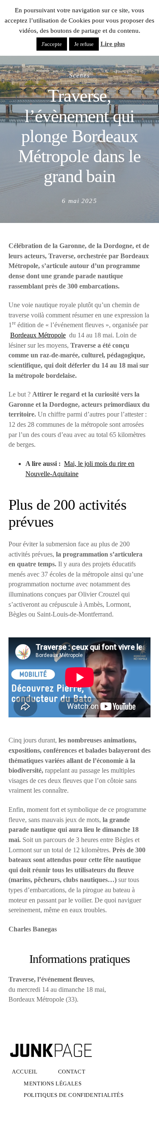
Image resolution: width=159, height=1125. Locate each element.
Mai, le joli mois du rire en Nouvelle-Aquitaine (79, 468)
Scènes (79, 75)
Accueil (25, 1071)
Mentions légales (53, 1083)
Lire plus (112, 43)
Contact (72, 1071)
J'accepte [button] (52, 44)
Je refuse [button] (84, 44)
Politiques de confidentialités (74, 1095)
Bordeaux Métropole (38, 335)
